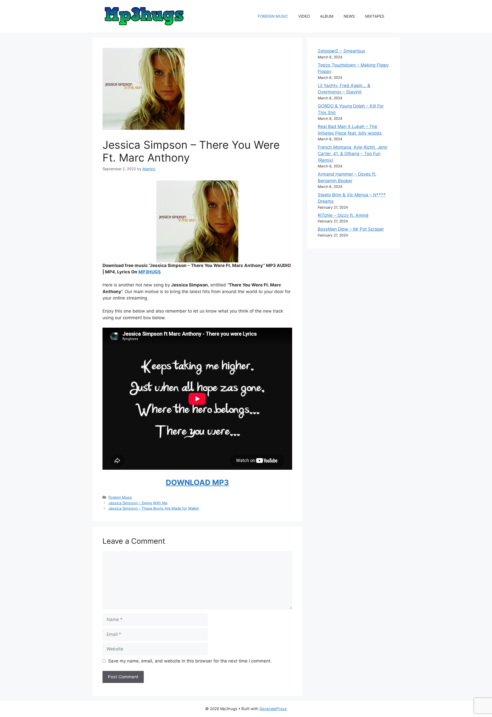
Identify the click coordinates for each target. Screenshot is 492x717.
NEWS (349, 16)
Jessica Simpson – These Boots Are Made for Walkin (153, 508)
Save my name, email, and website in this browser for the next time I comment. (190, 661)
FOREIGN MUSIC (273, 16)
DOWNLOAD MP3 (197, 482)
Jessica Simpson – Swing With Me (137, 503)
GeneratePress (273, 708)
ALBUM (326, 16)
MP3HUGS (149, 271)
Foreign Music (120, 497)
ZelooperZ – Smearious (341, 50)
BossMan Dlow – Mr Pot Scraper (351, 229)
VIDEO (304, 16)
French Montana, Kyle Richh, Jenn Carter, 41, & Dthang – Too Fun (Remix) (352, 154)
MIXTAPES (374, 16)
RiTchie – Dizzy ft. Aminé (343, 215)
